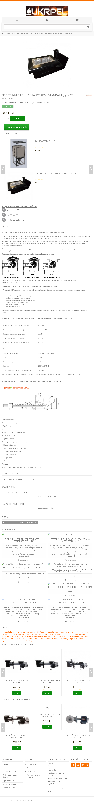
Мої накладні (31, 768)
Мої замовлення (32, 764)
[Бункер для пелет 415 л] (18, 153)
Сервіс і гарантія (9, 771)
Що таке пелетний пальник (24, 603)
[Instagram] (87, 765)
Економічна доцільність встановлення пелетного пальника (24, 540)
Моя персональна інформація (33, 776)
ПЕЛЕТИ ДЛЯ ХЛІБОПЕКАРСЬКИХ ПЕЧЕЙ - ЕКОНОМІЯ (70, 587)
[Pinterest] (83, 765)
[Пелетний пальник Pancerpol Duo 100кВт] (47, 664)
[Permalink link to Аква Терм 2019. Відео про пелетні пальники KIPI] (24, 564)
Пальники (9, 33)
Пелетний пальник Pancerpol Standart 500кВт (55, 173)
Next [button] (91, 169)
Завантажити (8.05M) (47, 496)
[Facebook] (73, 765)
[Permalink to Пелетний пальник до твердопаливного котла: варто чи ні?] (70, 535)
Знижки (6, 764)
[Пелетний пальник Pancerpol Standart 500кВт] (18, 186)
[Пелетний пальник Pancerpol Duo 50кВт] (16, 664)
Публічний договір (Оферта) (10, 776)
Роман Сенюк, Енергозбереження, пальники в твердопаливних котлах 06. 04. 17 (70, 570)
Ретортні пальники (36, 33)
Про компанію (8, 781)
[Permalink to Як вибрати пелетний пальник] (70, 600)
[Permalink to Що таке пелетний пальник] (24, 600)
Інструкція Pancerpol (14, 492)
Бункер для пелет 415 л (45, 141)
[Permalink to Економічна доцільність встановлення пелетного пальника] (24, 535)
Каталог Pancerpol (13, 504)
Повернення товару (10, 788)
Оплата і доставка (10, 784)
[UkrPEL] (47, 11)
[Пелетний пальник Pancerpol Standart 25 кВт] (77, 719)
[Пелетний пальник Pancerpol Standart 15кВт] (16, 719)
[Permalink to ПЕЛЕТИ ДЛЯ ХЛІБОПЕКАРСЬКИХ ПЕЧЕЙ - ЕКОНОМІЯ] (70, 584)
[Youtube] (78, 765)
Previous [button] (3, 169)
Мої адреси (30, 771)
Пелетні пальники (22, 33)
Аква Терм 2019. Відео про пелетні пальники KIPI (23, 568)
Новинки (6, 768)
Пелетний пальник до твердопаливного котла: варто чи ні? (70, 540)
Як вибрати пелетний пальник (70, 603)
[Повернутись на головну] (2, 33)
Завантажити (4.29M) (48, 508)
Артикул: (5, 98)
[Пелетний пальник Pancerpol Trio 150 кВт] (77, 664)
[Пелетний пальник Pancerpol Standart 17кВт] (47, 719)
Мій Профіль (30, 759)
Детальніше (23, 556)
